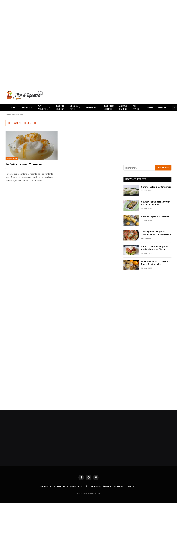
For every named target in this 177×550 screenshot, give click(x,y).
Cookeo (149, 107)
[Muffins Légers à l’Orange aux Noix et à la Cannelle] (131, 265)
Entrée (26, 107)
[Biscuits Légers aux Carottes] (131, 220)
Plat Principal (42, 107)
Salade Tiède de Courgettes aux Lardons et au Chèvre (154, 247)
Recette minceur (59, 107)
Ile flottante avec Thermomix (25, 164)
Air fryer (136, 107)
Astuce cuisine (123, 107)
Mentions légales (100, 486)
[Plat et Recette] (24, 95)
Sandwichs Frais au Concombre (156, 187)
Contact (131, 486)
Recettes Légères (108, 107)
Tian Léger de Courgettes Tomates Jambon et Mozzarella (156, 233)
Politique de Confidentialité (70, 486)
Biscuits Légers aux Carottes (155, 217)
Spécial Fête (74, 107)
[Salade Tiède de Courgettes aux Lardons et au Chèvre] (131, 250)
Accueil (12, 107)
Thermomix (92, 107)
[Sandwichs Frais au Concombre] (131, 190)
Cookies (118, 486)
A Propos (45, 486)
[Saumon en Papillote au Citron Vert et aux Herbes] (131, 205)
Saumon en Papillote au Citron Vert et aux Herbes (155, 203)
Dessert (162, 107)
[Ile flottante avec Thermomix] (32, 145)
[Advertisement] (83, 19)
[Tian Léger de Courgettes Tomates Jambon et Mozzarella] (131, 235)
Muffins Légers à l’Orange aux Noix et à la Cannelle (155, 262)
